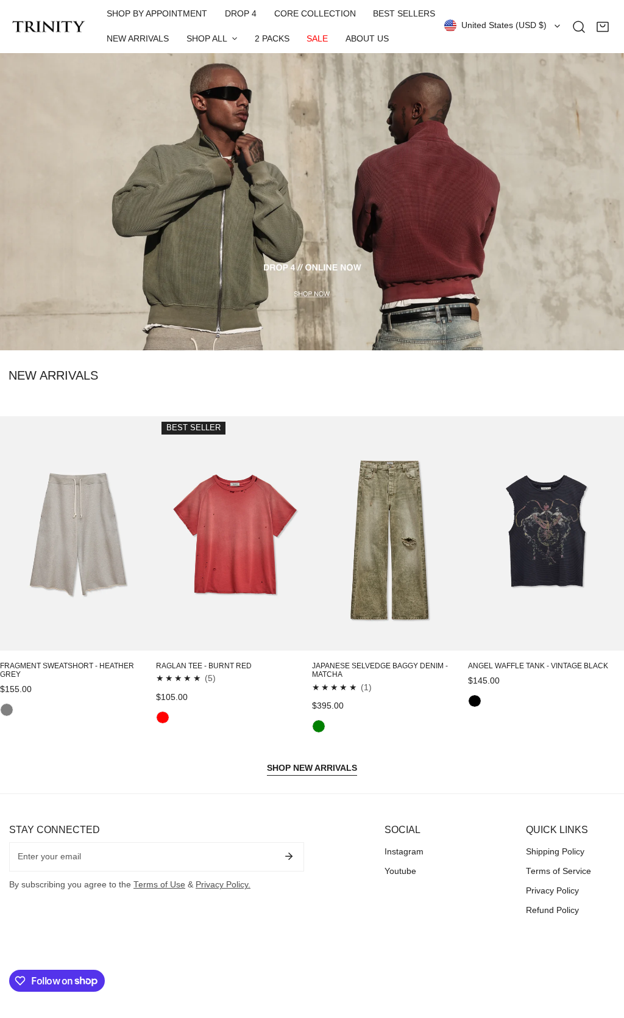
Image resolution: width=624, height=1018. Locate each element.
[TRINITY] (48, 26)
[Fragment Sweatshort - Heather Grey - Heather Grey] (6, 710)
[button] (602, 27)
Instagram (404, 851)
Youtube (400, 871)
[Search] (579, 27)
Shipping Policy (555, 851)
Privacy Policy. (223, 884)
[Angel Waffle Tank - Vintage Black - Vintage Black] (474, 701)
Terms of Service (558, 871)
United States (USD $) (504, 25)
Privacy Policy (552, 890)
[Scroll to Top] (603, 955)
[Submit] (289, 856)
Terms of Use (159, 884)
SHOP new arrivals (312, 768)
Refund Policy (552, 910)
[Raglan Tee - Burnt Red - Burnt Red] (162, 717)
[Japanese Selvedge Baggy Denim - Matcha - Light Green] (318, 726)
